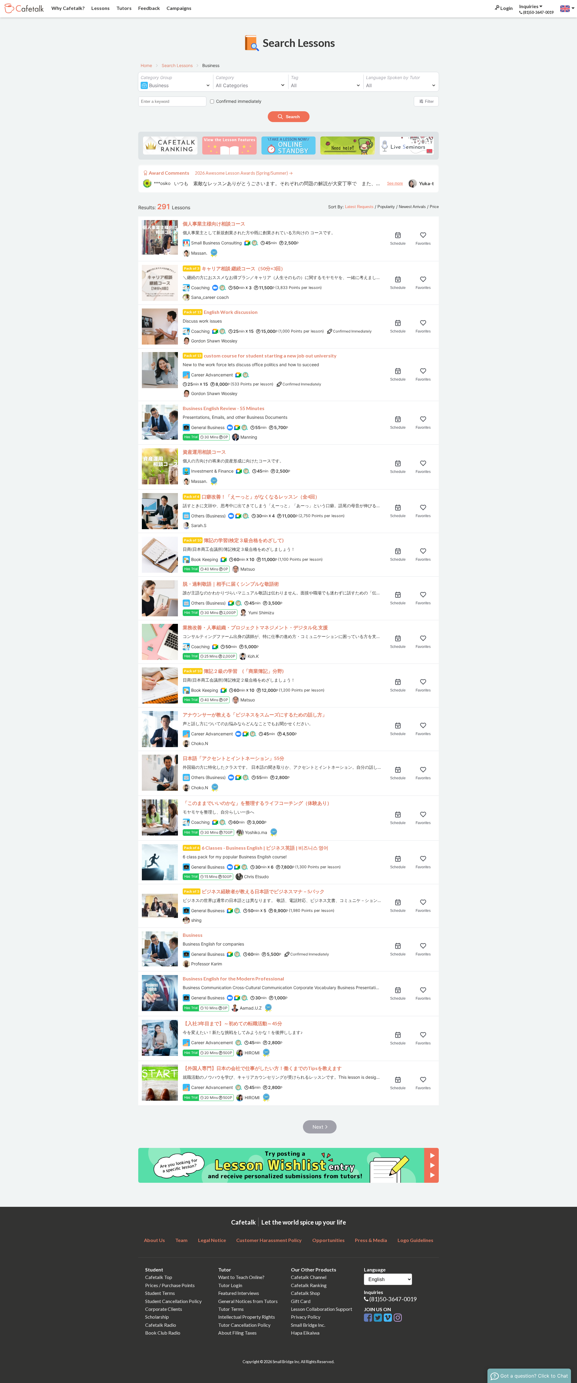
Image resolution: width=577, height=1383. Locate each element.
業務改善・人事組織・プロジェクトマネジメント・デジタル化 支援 (255, 627)
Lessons (100, 8)
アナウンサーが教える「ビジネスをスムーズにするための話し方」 (255, 714)
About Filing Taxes (237, 1332)
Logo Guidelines (415, 1240)
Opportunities (328, 1240)
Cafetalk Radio (160, 1325)
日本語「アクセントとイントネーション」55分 (233, 758)
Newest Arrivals (412, 206)
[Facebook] (369, 1318)
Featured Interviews (238, 1293)
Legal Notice (212, 1240)
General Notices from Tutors (248, 1301)
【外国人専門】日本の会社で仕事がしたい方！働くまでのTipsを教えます (262, 1068)
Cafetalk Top (158, 1277)
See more (395, 183)
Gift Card (300, 1301)
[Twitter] (379, 1318)
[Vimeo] (389, 1318)
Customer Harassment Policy (269, 1240)
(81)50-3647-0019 (393, 1299)
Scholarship (157, 1317)
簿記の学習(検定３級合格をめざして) (244, 540)
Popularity (386, 206)
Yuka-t (426, 183)
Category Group (156, 77)
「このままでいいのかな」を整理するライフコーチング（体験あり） (257, 803)
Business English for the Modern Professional (233, 978)
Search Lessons (177, 65)
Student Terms (160, 1293)
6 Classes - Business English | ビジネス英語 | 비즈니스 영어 (265, 848)
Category (225, 77)
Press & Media (371, 1240)
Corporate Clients (163, 1309)
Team (181, 1240)
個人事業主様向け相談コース (214, 223)
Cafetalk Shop (305, 1293)
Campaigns (178, 8)
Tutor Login (230, 1285)
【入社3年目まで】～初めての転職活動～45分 (232, 1023)
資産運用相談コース (204, 452)
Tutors (123, 8)
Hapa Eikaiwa (305, 1332)
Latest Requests (359, 206)
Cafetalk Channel (308, 1277)
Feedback (148, 8)
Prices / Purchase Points (170, 1285)
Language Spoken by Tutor (393, 77)
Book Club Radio (162, 1332)
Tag (294, 77)
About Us (154, 1240)
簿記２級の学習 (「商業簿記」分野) (244, 671)
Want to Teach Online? (241, 1277)
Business (193, 935)
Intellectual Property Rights (246, 1317)
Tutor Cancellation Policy (244, 1325)
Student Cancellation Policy (173, 1301)
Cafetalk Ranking (309, 1285)
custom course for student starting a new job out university (270, 355)
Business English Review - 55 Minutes (223, 408)
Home (146, 65)
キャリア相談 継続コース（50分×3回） (243, 268)
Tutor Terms (231, 1309)
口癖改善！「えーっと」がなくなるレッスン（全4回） (261, 496)
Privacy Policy (305, 1317)
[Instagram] (398, 1318)
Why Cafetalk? (67, 8)
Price (434, 206)
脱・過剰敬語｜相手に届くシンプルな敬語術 (231, 584)
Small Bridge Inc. (308, 1325)
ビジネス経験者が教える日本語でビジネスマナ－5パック (263, 891)
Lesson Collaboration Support (321, 1309)
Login (506, 8)
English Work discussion (231, 312)
